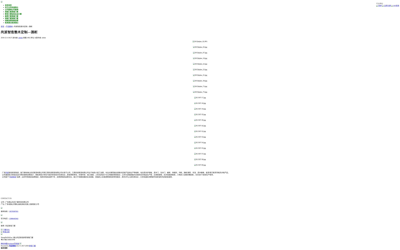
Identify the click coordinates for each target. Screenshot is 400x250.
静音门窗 (13, 14)
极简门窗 (11, 16)
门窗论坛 (6, 230)
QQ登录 (396, 6)
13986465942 (13, 218)
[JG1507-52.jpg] (200, 131)
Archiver (11, 243)
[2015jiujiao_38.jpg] (200, 81)
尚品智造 (12, 246)
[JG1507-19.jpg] (200, 109)
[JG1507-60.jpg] (200, 165)
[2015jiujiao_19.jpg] (200, 58)
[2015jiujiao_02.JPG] (200, 41)
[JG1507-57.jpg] (200, 154)
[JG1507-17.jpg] (200, 98)
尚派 (7, 172)
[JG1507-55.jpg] (200, 148)
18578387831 (13, 211)
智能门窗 (11, 18)
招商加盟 (11, 20)
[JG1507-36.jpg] (200, 120)
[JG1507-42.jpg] (200, 126)
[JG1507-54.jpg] (200, 143)
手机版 (16, 243)
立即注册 (387, 6)
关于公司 (11, 7)
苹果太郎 (6, 232)
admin (20, 38)
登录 (380, 6)
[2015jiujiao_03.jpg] (200, 47)
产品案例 (9, 26)
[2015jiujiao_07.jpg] (200, 53)
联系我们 (11, 23)
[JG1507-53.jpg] (200, 137)
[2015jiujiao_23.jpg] (200, 70)
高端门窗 (11, 12)
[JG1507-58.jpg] (200, 159)
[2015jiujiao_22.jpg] (200, 64)
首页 (8, 5)
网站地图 (4, 243)
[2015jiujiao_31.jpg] (200, 75)
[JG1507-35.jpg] (200, 114)
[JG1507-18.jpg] (200, 103)
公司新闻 (11, 9)
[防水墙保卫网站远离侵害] (20, 243)
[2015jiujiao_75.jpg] (200, 92)
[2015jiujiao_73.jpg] (200, 86)
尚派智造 (12, 177)
